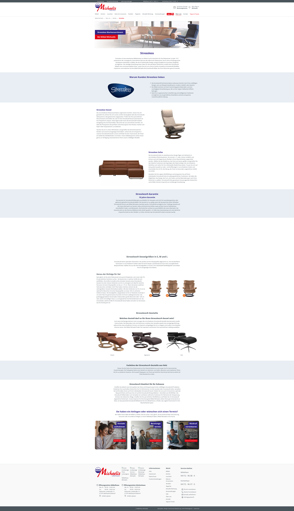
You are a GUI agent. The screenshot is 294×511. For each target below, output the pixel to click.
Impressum (152, 474)
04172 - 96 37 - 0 (173, 1)
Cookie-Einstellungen (155, 479)
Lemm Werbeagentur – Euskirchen (190, 508)
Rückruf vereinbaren (191, 440)
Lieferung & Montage (126, 1)
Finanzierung (100, 1)
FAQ (150, 471)
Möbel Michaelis (99, 18)
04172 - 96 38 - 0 (154, 1)
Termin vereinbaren (155, 440)
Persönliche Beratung (112, 1)
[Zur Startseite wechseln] (105, 7)
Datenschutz (152, 476)
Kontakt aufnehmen (119, 440)
